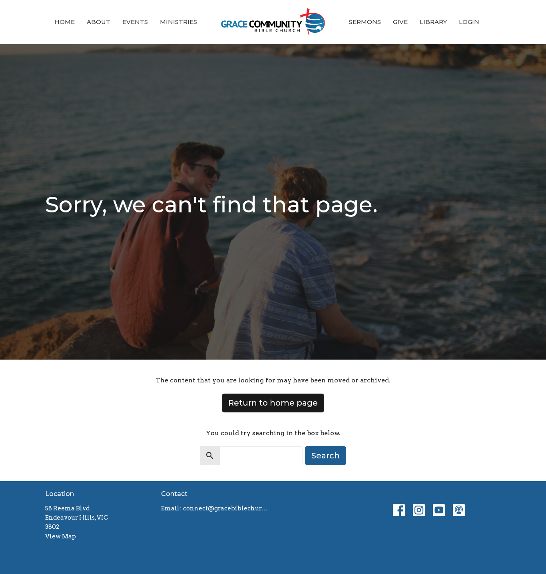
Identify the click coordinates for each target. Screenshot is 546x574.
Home (64, 22)
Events (135, 22)
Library (433, 22)
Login (469, 22)
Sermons (365, 22)
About (98, 22)
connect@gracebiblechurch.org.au (226, 508)
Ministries (178, 22)
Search (325, 455)
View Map (60, 536)
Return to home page (273, 403)
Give (400, 22)
